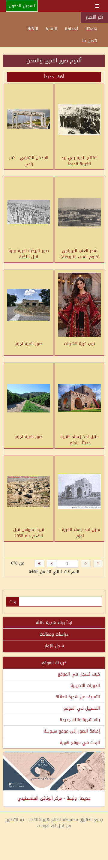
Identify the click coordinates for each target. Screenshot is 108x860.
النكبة (33, 29)
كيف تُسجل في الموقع (79, 674)
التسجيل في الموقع (81, 708)
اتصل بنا (89, 41)
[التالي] (51, 563)
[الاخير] (39, 563)
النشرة (51, 29)
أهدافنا (71, 29)
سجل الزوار (54, 646)
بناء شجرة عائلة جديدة (80, 720)
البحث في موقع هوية (80, 743)
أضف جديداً (54, 77)
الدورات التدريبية (85, 686)
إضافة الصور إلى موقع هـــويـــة (72, 731)
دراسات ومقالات (54, 634)
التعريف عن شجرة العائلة (78, 697)
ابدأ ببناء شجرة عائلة (54, 623)
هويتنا (91, 29)
